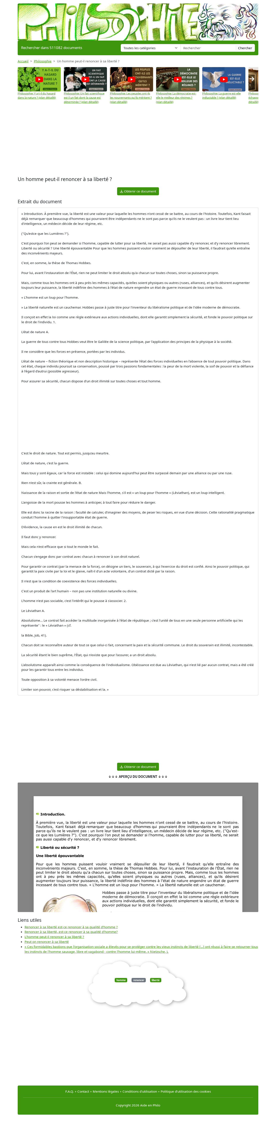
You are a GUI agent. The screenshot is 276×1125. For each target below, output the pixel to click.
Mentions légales (106, 1091)
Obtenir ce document (139, 191)
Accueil (23, 61)
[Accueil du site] (138, 20)
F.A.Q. (69, 1091)
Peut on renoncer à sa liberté (47, 941)
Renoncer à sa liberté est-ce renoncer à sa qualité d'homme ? (71, 927)
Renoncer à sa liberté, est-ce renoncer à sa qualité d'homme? (71, 932)
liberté (156, 980)
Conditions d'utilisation (139, 1091)
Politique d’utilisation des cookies (186, 1091)
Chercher (245, 48)
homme (121, 980)
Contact (83, 1091)
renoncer (138, 980)
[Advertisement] (138, 140)
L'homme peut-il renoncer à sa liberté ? (54, 936)
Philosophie (43, 61)
